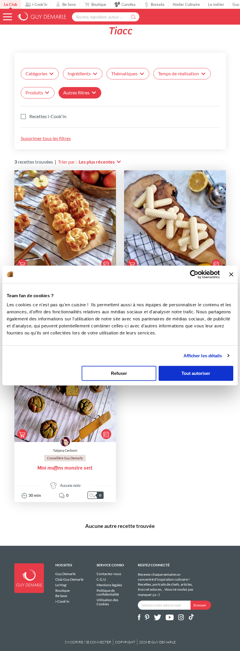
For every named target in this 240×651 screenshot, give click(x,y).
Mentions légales (109, 585)
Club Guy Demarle (69, 579)
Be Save (69, 4)
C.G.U (101, 579)
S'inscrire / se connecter (88, 642)
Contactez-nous (109, 574)
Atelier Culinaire (186, 4)
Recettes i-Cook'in (47, 116)
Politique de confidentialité (108, 592)
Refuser (119, 373)
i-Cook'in (39, 4)
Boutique (98, 4)
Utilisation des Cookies (107, 602)
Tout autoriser (195, 373)
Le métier (216, 4)
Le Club (10, 4)
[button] (7, 17)
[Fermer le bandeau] (231, 274)
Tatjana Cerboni (65, 450)
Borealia (157, 4)
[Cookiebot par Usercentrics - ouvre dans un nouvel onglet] (194, 274)
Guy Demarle (65, 574)
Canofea (128, 4)
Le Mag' (61, 585)
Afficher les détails (203, 355)
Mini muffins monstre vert (64, 468)
